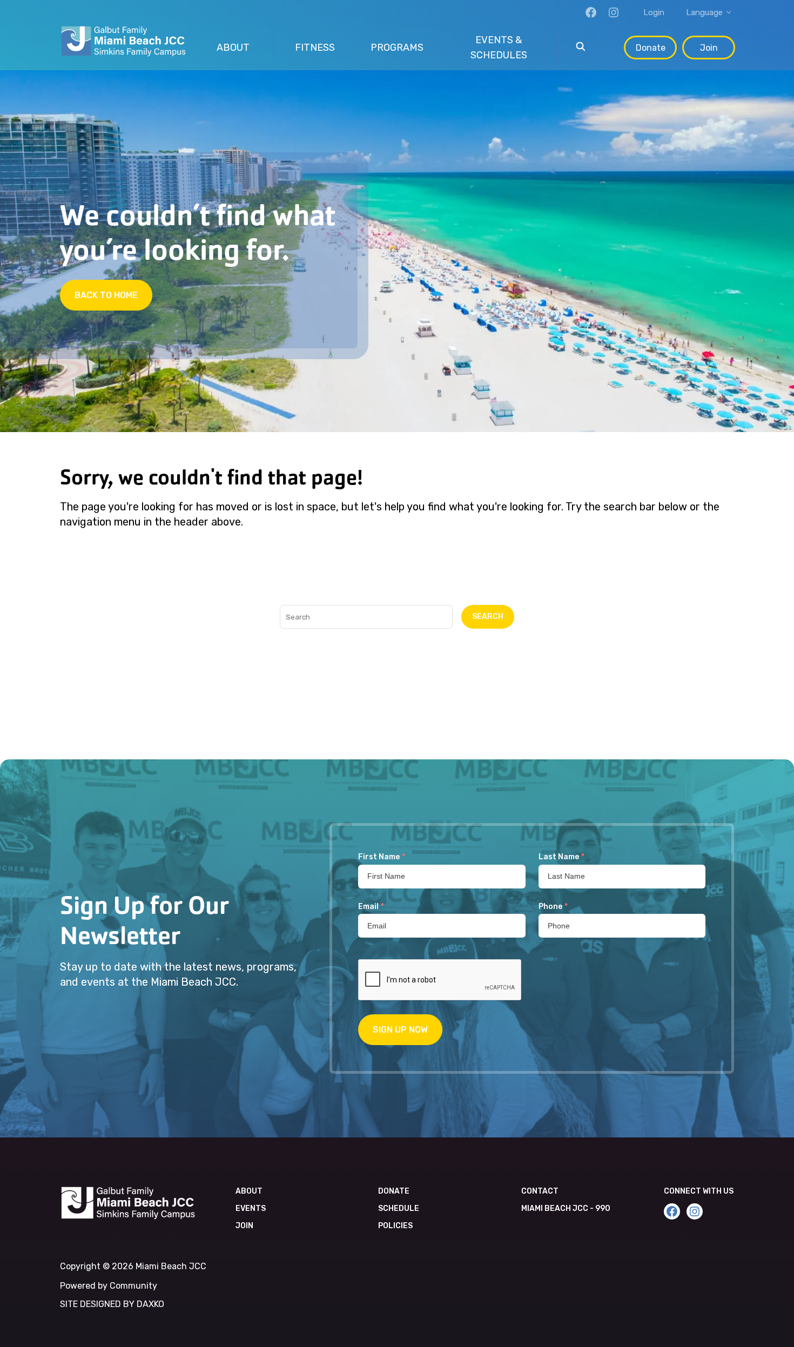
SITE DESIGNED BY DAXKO (112, 1304)
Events (250, 1208)
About (249, 1191)
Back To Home (106, 295)
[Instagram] (613, 12)
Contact (540, 1191)
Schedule (398, 1208)
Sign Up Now (400, 1030)
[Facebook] (591, 12)
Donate (650, 48)
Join (709, 48)
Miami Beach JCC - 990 (565, 1208)
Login (653, 12)
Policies (395, 1225)
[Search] (581, 47)
